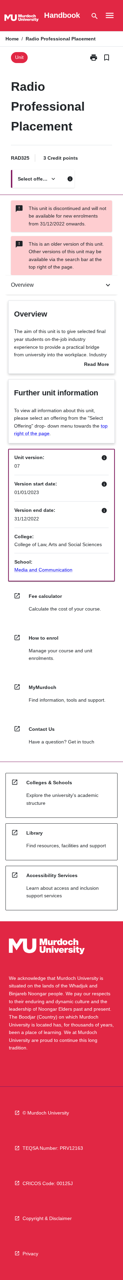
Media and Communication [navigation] (43, 570)
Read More (96, 364)
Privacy (30, 1253)
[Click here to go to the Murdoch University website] (21, 19)
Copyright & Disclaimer (47, 1218)
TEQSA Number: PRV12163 (53, 1148)
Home (12, 38)
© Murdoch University (46, 1113)
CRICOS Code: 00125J (48, 1183)
